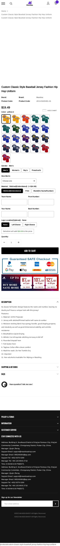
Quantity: (4, 237)
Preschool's (36, 170)
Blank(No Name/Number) (43, 191)
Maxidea (39, 97)
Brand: (4, 97)
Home (3, 11)
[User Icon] (48, 4)
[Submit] (55, 503)
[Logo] (30, 3)
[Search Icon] (11, 3)
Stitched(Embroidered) (12, 191)
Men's (5, 170)
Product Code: (7, 101)
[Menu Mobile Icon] (3, 3)
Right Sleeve (30, 225)
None (5, 225)
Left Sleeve (16, 225)
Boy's (25, 170)
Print (27, 191)
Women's (15, 170)
